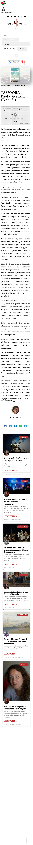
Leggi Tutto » (10, 471)
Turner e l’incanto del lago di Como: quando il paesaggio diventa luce (15, 641)
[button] (16, 55)
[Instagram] (18, 16)
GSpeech (27, 123)
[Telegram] (25, 16)
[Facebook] (8, 16)
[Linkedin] (21, 16)
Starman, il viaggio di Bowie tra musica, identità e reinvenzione (16, 501)
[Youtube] (14, 16)
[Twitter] (11, 16)
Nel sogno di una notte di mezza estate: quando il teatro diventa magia (16, 550)
